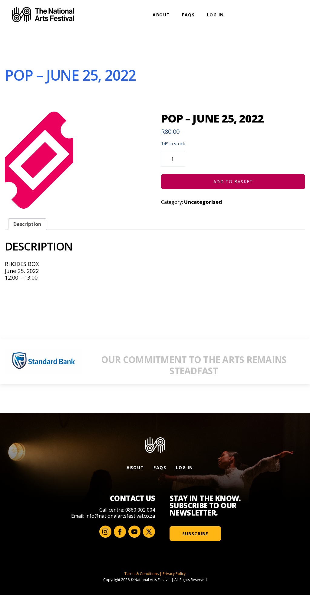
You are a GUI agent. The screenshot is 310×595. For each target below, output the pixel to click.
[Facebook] (120, 532)
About (161, 15)
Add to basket (233, 181)
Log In (215, 15)
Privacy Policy (174, 573)
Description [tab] (27, 224)
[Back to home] (43, 14)
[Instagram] (105, 532)
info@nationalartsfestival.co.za (120, 516)
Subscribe (195, 533)
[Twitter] (149, 532)
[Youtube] (134, 532)
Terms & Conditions (141, 573)
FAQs (188, 15)
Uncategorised (203, 202)
